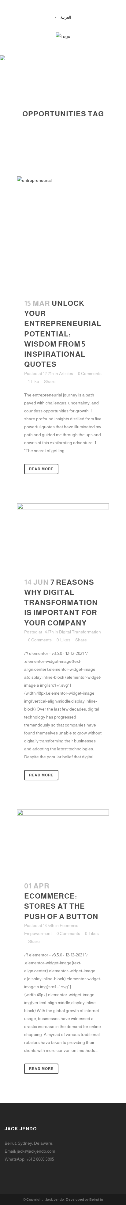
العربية (65, 17)
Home (37, 121)
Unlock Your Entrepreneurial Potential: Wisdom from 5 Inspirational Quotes (62, 333)
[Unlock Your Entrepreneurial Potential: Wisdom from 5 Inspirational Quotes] (63, 233)
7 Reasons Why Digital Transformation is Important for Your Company (61, 602)
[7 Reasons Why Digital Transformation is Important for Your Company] (63, 536)
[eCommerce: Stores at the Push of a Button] (63, 841)
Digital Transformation (80, 631)
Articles (66, 373)
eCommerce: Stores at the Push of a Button (61, 906)
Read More (41, 469)
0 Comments (90, 373)
